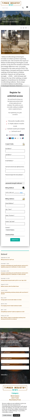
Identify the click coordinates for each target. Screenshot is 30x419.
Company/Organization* (6, 358)
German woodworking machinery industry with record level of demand (14, 293)
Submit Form (15, 239)
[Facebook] (21, 28)
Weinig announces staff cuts (7, 259)
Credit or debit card (9, 192)
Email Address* (4, 346)
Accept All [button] (16, 415)
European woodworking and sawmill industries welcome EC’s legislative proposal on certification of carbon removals (14, 266)
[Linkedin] (26, 28)
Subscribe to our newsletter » (10, 21)
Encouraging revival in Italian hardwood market (11, 305)
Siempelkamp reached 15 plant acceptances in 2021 (13, 311)
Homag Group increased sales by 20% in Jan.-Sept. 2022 (13, 280)
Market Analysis (15, 396)
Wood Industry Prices (15, 399)
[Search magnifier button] (23, 8)
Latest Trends (15, 398)
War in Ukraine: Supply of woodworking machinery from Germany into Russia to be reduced (13, 318)
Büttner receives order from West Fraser (10, 286)
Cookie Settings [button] (7, 415)
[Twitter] (23, 28)
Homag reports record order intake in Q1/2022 (11, 299)
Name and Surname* (5, 352)
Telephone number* (5, 364)
